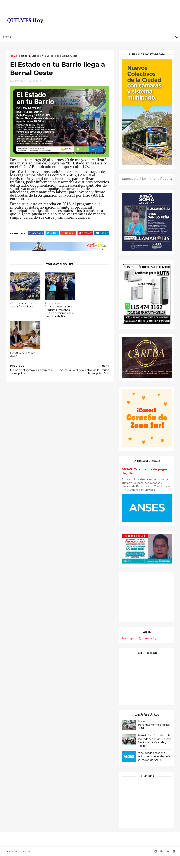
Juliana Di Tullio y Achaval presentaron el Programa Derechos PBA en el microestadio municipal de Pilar (59, 310)
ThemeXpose (23, 851)
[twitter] (168, 851)
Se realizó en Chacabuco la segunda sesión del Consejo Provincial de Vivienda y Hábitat (154, 740)
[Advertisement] (147, 597)
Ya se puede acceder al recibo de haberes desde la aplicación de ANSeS (153, 756)
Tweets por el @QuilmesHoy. (139, 638)
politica (23, 55)
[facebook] (174, 851)
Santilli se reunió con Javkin (22, 354)
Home (7, 36)
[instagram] (156, 851)
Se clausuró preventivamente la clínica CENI (153, 725)
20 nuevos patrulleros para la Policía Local (23, 305)
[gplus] (161, 851)
